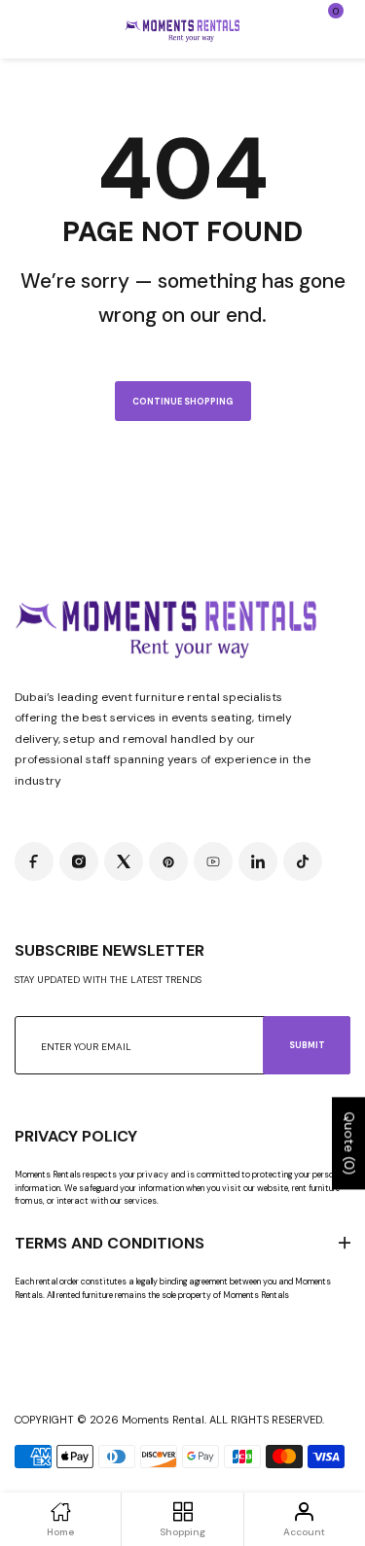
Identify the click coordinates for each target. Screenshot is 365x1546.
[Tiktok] (302, 861)
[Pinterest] (168, 861)
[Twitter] (123, 861)
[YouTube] (213, 861)
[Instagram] (78, 861)
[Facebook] (34, 861)
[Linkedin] (257, 861)
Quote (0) (349, 1143)
